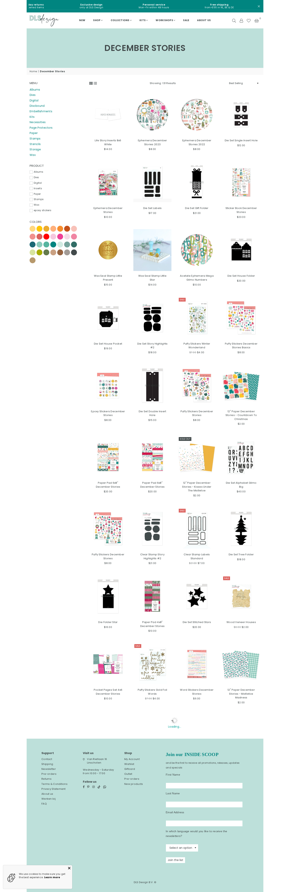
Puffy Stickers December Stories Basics (241, 345)
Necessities (38, 122)
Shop (96, 20)
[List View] (95, 83)
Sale (182, 299)
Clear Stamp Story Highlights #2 (152, 556)
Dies (33, 95)
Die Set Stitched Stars (197, 622)
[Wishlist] (249, 20)
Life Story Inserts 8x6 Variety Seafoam (152, 763)
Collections (120, 20)
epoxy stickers (42, 210)
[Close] (69, 868)
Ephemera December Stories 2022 (196, 142)
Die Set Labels (152, 208)
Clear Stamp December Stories (152, 831)
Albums (35, 90)
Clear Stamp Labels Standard (197, 556)
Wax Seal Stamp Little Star (152, 278)
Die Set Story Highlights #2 (152, 345)
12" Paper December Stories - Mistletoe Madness (241, 693)
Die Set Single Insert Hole (241, 140)
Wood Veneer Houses (241, 622)
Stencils (35, 144)
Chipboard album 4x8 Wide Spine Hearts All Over (196, 833)
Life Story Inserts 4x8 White (196, 763)
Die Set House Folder (241, 276)
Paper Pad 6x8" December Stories (108, 485)
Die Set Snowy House (108, 761)
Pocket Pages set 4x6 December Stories (108, 692)
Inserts (38, 188)
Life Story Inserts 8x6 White (108, 142)
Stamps (35, 139)
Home (33, 71)
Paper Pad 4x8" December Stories (152, 624)
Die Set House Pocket (108, 344)
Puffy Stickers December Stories (197, 413)
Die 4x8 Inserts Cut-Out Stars (241, 831)
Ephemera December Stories (108, 210)
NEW (82, 20)
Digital (34, 100)
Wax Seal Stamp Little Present (108, 278)
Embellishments (41, 111)
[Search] (234, 20)
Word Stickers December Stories (196, 692)
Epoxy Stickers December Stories (108, 413)
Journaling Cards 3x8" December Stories (241, 763)
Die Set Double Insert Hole (152, 413)
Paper (34, 133)
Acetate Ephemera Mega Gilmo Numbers (197, 278)
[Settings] (241, 20)
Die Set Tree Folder (241, 554)
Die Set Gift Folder (196, 208)
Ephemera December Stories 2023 (152, 142)
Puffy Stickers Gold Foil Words (152, 692)
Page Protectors (41, 128)
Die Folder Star (108, 622)
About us (204, 20)
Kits (142, 20)
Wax (33, 155)
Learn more (52, 877)
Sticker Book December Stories (241, 210)
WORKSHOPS (164, 20)
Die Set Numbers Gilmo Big (108, 831)
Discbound (37, 106)
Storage (35, 149)
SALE (186, 20)
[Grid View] (91, 83)
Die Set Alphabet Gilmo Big (241, 485)
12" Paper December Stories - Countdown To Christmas (241, 415)
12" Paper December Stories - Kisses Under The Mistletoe (196, 486)
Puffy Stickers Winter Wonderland (196, 345)
